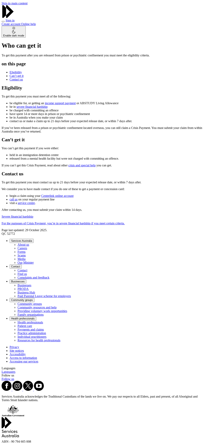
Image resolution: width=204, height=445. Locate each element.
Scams (22, 255)
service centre (26, 203)
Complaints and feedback (33, 277)
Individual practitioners (32, 336)
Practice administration (32, 333)
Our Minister (26, 262)
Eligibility (16, 72)
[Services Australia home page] (8, 17)
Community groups (22, 300)
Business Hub (26, 292)
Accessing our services (24, 361)
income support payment (60, 103)
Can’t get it (17, 76)
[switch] (14, 32)
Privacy (14, 347)
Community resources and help (37, 307)
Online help (28, 24)
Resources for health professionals (39, 340)
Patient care (25, 326)
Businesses (18, 281)
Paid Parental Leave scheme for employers (44, 296)
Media (22, 259)
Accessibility (18, 354)
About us (23, 244)
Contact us (16, 79)
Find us (22, 274)
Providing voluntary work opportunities (42, 311)
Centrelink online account (57, 195)
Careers (22, 248)
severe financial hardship (32, 106)
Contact (15, 266)
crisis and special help (82, 165)
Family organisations (31, 314)
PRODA (23, 289)
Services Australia (21, 240)
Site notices (17, 350)
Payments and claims (31, 329)
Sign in (10, 20)
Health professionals (23, 318)
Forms (22, 251)
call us (14, 199)
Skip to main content (14, 3)
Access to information (23, 358)
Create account (11, 24)
